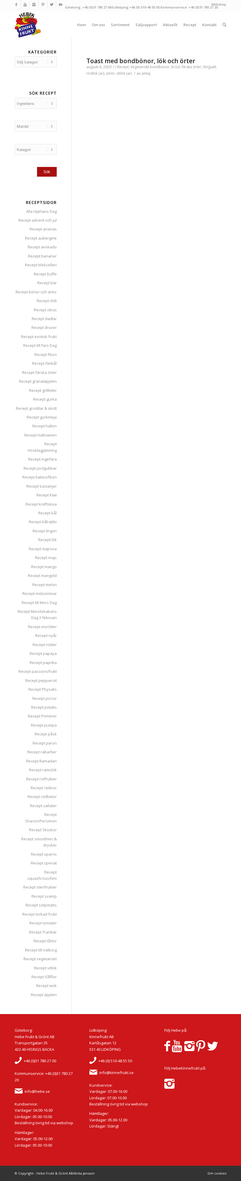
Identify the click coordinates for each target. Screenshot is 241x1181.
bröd (175, 66)
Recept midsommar (39, 593)
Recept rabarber (42, 752)
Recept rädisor (44, 787)
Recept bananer (42, 256)
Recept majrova (43, 548)
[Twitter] (51, 4)
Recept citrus (45, 309)
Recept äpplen (44, 994)
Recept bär (47, 282)
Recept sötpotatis (41, 905)
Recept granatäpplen (38, 381)
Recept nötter (45, 644)
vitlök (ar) (124, 73)
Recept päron (45, 743)
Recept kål (47, 513)
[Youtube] (25, 4)
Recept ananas (43, 229)
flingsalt (209, 66)
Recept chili (47, 300)
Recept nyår (46, 635)
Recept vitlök (45, 968)
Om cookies (216, 1173)
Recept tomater (43, 923)
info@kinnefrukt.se (116, 1072)
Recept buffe (45, 274)
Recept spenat (44, 863)
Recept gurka (45, 399)
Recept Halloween (40, 435)
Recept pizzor (44, 698)
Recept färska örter (39, 372)
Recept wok (46, 985)
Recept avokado (42, 247)
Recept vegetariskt (40, 958)
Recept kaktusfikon (39, 477)
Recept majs (46, 557)
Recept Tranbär (43, 932)
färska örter (191, 66)
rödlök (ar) (95, 73)
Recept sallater (43, 805)
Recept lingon (45, 530)
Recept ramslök (43, 769)
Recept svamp (44, 896)
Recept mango (44, 566)
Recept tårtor (45, 941)
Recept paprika (43, 662)
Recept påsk (46, 734)
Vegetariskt (139, 66)
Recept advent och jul (38, 220)
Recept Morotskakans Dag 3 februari (37, 614)
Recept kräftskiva (41, 504)
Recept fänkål (44, 363)
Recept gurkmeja (42, 417)
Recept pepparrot (41, 680)
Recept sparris (44, 854)
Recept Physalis (43, 689)
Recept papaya (43, 653)
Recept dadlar (44, 318)
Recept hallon (44, 426)
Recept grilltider (43, 390)
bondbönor (160, 66)
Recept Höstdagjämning (42, 447)
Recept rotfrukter (41, 779)
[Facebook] (16, 4)
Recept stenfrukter (40, 887)
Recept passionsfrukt (38, 671)
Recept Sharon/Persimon (41, 817)
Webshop (218, 4)
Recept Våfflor (44, 976)
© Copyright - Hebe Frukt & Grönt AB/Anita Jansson (55, 1173)
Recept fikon (45, 354)
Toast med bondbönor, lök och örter (140, 61)
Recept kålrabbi (43, 521)
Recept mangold (42, 575)
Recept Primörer (42, 716)
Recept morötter (42, 626)
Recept (123, 66)
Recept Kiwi (46, 495)
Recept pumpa (44, 725)
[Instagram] (34, 4)
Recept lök (47, 539)
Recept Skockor (43, 829)
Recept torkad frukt (39, 914)
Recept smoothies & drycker (39, 842)
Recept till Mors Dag (39, 602)
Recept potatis (44, 707)
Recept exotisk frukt (39, 336)
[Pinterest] (43, 4)
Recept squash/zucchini (42, 875)
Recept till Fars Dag (40, 345)
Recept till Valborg (41, 950)
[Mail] (60, 4)
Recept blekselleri (41, 264)
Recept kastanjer (41, 486)
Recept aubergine (41, 238)
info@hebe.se (37, 1091)
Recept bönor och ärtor (36, 292)
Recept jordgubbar (40, 468)
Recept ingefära (42, 459)
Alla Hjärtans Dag (41, 211)
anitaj (145, 73)
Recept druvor (44, 327)
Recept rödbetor (42, 796)
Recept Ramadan (41, 761)
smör (110, 73)
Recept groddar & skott (36, 408)
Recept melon (44, 584)
